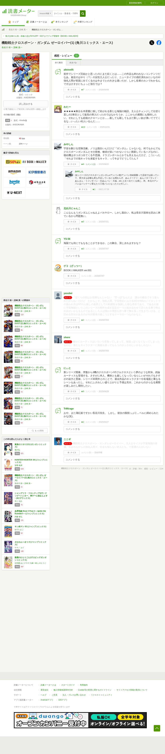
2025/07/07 (104, 249)
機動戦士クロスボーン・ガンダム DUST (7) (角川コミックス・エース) (30, 384)
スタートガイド (68, 685)
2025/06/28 (104, 391)
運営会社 (44, 690)
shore (67, 337)
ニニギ (67, 439)
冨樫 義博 (18, 465)
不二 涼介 (18, 501)
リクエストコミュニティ (101, 695)
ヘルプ (43, 695)
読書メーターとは (48, 685)
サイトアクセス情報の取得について (131, 690)
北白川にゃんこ (72, 208)
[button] (83, 13)
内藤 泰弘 (18, 517)
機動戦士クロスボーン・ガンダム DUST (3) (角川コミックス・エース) (30, 337)
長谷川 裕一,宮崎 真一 (18, 29)
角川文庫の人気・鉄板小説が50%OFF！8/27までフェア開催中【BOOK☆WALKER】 (42, 36)
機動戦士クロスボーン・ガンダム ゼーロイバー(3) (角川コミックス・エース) (31, 477)
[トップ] (3, 30)
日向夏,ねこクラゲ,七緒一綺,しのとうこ (30, 563)
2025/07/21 (104, 222)
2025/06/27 (104, 422)
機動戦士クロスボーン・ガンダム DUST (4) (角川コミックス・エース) (30, 399)
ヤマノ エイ (19, 548)
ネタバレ (73, 63)
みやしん (68, 144)
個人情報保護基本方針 (63, 690)
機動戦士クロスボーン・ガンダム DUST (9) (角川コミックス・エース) (30, 415)
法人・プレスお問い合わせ (74, 695)
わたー (67, 106)
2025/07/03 (104, 320)
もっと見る (39, 431)
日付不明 (98, 453)
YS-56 (67, 238)
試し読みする (26, 104)
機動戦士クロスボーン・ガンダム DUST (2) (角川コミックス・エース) (30, 322)
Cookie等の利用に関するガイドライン (94, 690)
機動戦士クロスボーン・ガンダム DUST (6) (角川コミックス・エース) (30, 368)
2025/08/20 (104, 164)
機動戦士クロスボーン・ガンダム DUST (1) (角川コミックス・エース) (30, 306)
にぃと (67, 368)
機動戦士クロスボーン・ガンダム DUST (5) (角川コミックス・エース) (30, 353)
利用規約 (84, 685)
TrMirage (69, 408)
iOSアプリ (63, 700)
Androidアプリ (47, 700)
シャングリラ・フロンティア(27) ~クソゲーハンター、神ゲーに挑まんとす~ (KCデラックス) (31, 495)
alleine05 (68, 69)
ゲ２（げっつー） (73, 266)
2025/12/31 (105, 127)
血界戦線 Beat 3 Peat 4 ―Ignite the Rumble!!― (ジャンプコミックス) (30, 512)
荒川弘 (17, 450)
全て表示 (59, 63)
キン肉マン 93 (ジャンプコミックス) (30, 526)
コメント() (90, 90)
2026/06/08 (104, 90)
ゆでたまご (19, 530)
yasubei (68, 293)
